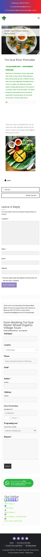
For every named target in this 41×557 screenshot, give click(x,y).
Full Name (8, 334)
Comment (5, 219)
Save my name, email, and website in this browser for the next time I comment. (20, 279)
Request (8, 437)
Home (12, 543)
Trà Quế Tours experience (13, 545)
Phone (6, 356)
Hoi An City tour (31, 195)
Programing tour (11, 423)
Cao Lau (7, 189)
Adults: (7, 379)
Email (3, 258)
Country (7, 345)
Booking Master (31, 545)
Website (4, 268)
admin (9, 180)
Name (3, 249)
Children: (7, 392)
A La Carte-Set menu (23, 543)
